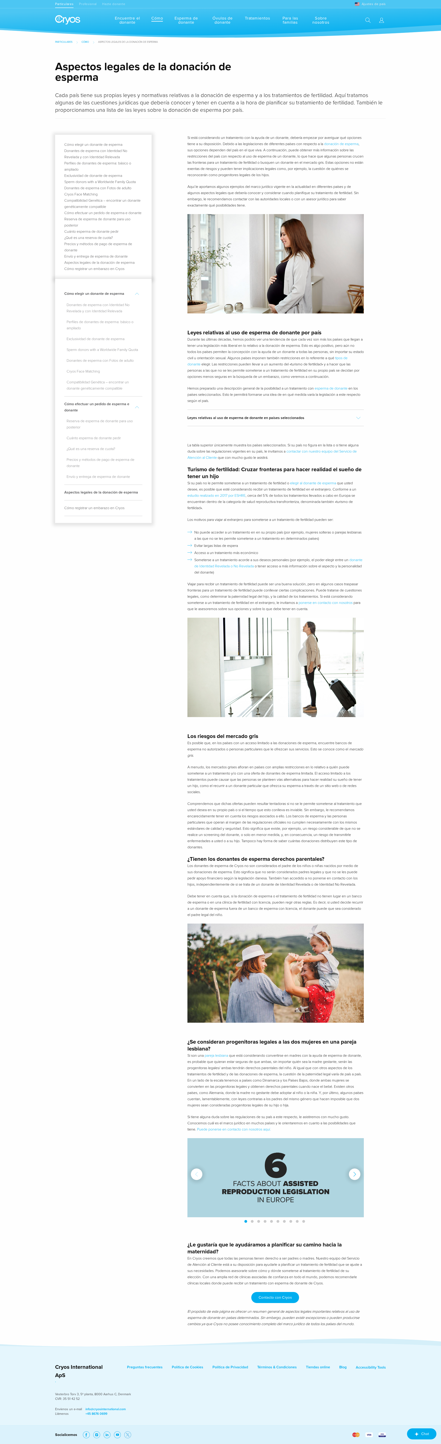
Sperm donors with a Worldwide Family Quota (100, 182)
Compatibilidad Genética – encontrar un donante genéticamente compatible (98, 385)
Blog (343, 1367)
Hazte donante (113, 4)
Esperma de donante (186, 20)
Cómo (157, 18)
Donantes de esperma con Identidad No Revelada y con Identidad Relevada (98, 308)
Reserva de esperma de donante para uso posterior (100, 424)
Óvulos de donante (222, 20)
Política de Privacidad (230, 1367)
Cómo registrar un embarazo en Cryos (94, 269)
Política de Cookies (187, 1367)
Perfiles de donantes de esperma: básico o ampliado (100, 325)
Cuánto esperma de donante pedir (91, 231)
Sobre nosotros (320, 20)
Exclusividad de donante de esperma (93, 175)
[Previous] (196, 1174)
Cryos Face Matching (81, 194)
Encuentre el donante (127, 20)
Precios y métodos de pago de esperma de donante (100, 462)
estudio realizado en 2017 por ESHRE (216, 495)
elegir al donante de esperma (313, 483)
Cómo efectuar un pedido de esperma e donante (102, 213)
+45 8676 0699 (96, 1414)
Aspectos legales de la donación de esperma (99, 262)
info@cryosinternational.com (105, 1409)
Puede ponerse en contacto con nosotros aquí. (234, 1129)
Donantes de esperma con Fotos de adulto (97, 188)
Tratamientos (257, 18)
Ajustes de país (374, 4)
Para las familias (290, 20)
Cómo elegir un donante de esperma (93, 144)
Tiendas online (318, 1367)
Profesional (88, 4)
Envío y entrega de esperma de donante (96, 256)
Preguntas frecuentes (145, 1367)
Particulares (64, 4)
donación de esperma (341, 144)
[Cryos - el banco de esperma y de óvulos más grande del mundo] (67, 20)
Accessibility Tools (371, 1367)
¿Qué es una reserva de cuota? (88, 237)
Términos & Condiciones (277, 1367)
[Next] (354, 1174)
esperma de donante (331, 388)
